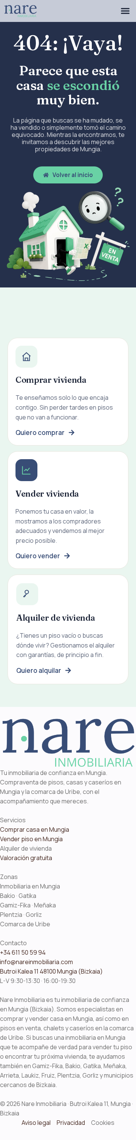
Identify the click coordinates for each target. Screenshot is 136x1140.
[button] (125, 11)
